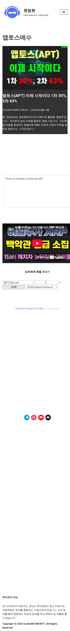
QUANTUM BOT (35, 623)
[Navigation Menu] (64, 12)
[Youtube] (41, 417)
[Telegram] (26, 417)
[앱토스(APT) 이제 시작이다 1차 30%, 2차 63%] (35, 68)
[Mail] (48, 417)
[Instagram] (33, 417)
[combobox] (18, 282)
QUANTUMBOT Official (16, 110)
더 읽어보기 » (27, 128)
